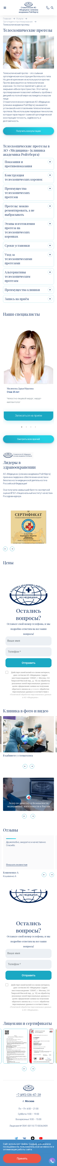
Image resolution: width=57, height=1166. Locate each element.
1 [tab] (21, 426)
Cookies (33, 1144)
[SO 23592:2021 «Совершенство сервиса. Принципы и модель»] (41, 1046)
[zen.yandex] (33, 1138)
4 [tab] (35, 426)
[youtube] (41, 1138)
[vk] (24, 1138)
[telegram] (16, 1138)
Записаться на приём (28, 415)
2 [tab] (26, 426)
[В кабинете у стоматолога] (28, 734)
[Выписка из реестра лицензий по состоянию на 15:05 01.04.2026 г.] (15, 1046)
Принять (22, 1158)
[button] (12, 549)
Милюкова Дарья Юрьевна (20, 388)
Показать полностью (16, 864)
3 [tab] (30, 426)
